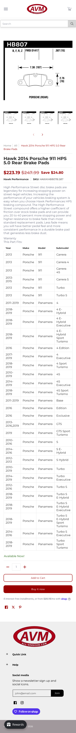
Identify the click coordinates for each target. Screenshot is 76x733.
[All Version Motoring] (37, 9)
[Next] (42, 135)
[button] (69, 9)
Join (57, 693)
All (15, 145)
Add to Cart (38, 577)
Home (7, 145)
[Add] (25, 567)
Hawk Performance (16, 179)
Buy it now (38, 589)
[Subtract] (8, 567)
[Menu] (6, 9)
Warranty (10, 238)
